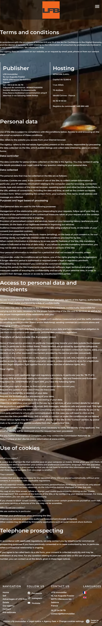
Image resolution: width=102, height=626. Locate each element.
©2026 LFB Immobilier (14, 621)
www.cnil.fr (58, 439)
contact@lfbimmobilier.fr (64, 613)
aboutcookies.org (37, 496)
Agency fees (50, 621)
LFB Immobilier (59, 592)
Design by (95, 621)
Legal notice (35, 621)
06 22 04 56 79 (58, 610)
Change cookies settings (71, 621)
